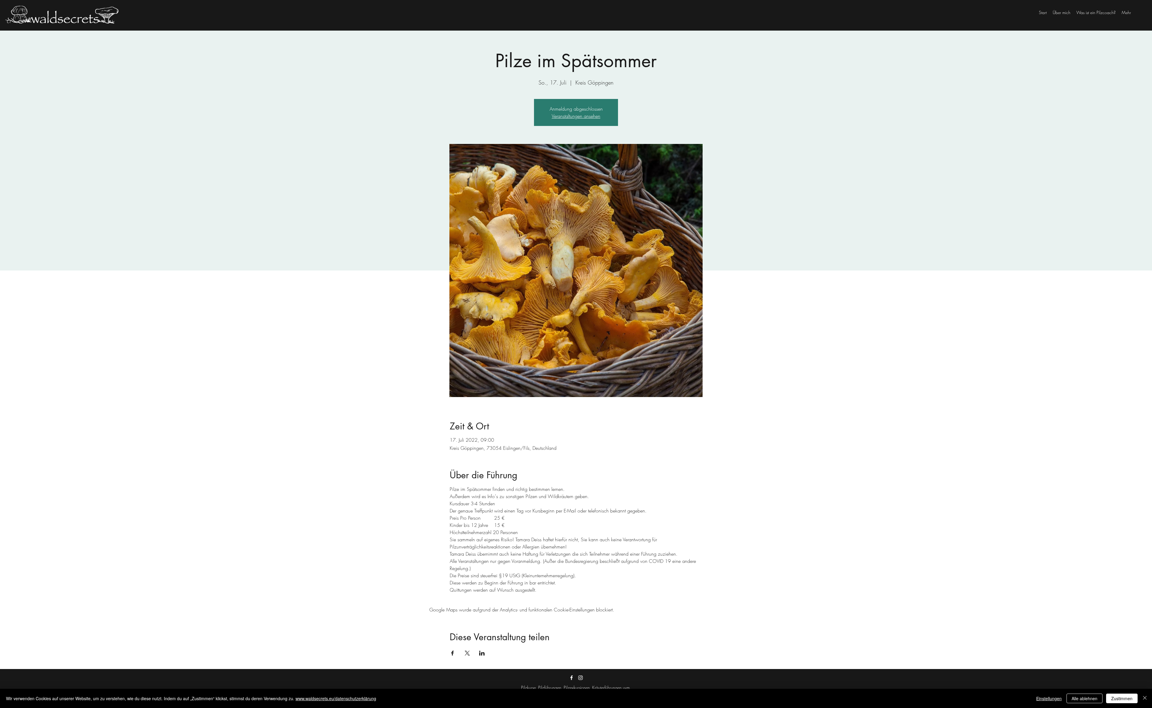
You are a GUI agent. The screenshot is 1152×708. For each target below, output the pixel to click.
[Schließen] (1144, 698)
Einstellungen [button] (1049, 698)
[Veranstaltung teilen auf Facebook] (452, 653)
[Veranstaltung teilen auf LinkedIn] (482, 653)
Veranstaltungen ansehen (576, 116)
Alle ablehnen (1084, 698)
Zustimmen (1121, 698)
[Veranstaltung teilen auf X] (467, 653)
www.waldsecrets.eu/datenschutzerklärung (336, 698)
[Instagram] (581, 678)
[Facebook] (571, 678)
